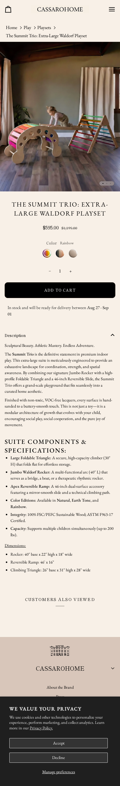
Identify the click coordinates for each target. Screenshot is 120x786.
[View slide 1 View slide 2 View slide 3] (60, 116)
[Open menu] (109, 9)
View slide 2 (106, 183)
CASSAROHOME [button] (60, 668)
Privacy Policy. (41, 728)
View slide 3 (110, 183)
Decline (58, 757)
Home (11, 27)
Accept (58, 743)
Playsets (44, 27)
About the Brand (60, 687)
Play (27, 27)
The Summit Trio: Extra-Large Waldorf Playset (46, 36)
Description (15, 335)
